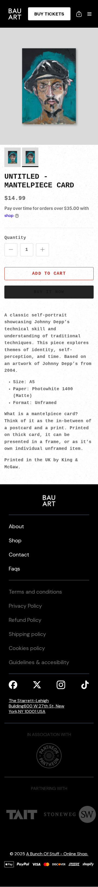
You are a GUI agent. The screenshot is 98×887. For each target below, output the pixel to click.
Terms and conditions (35, 591)
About (16, 526)
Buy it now (49, 292)
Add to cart (49, 273)
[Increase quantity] (42, 249)
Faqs (14, 568)
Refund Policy (25, 619)
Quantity (15, 237)
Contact (19, 554)
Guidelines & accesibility (39, 662)
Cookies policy (27, 648)
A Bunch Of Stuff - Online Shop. (57, 854)
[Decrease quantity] (10, 249)
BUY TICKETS (49, 14)
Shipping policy (27, 634)
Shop (15, 540)
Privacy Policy (25, 605)
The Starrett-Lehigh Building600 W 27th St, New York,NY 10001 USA (36, 706)
